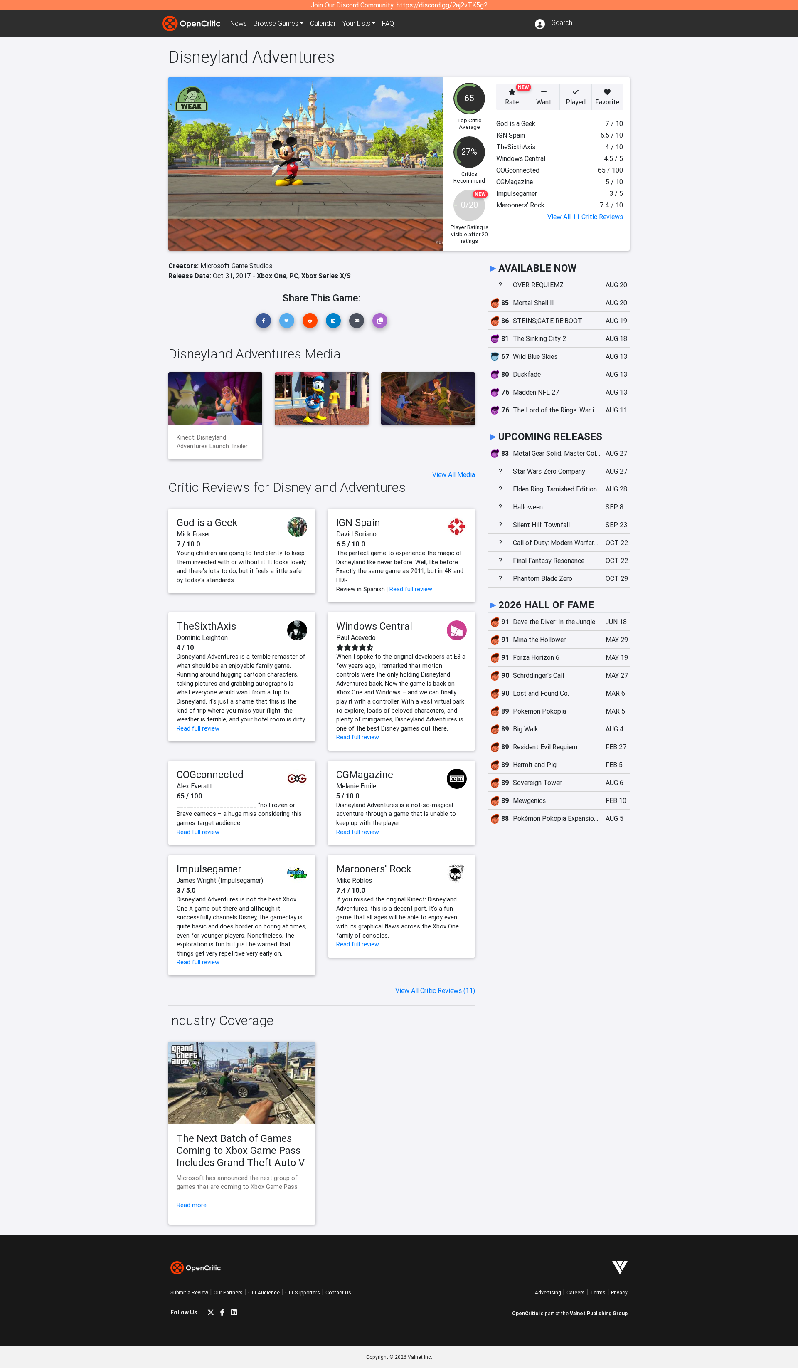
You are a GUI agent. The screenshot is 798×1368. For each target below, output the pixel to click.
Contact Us (338, 1292)
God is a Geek (207, 522)
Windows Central (374, 626)
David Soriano (356, 534)
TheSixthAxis (206, 626)
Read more (192, 1205)
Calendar (323, 23)
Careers (575, 1292)
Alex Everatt (194, 786)
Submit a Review (189, 1292)
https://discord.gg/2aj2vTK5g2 (442, 5)
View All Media (453, 474)
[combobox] (592, 21)
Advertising (548, 1292)
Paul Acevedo (356, 637)
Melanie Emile (356, 786)
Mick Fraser (193, 534)
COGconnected (210, 774)
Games (276, 23)
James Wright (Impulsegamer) (220, 880)
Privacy (619, 1292)
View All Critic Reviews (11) (435, 990)
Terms (598, 1292)
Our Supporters (302, 1292)
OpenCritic (525, 1313)
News (238, 23)
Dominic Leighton (202, 637)
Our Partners (228, 1292)
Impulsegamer (209, 869)
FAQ (388, 23)
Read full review (410, 589)
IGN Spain (358, 522)
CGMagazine (364, 774)
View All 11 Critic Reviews (585, 216)
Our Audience (264, 1292)
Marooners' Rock (373, 869)
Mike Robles (354, 880)
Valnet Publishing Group (599, 1313)
